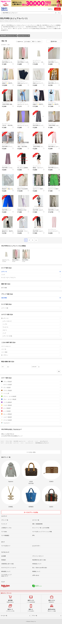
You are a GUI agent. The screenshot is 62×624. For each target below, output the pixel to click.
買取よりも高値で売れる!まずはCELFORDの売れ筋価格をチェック (12, 435)
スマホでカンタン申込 (10, 610)
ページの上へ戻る (31, 452)
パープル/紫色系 (7, 402)
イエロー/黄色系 (7, 405)
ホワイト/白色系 (7, 384)
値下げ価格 (4, 287)
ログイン (50, 9)
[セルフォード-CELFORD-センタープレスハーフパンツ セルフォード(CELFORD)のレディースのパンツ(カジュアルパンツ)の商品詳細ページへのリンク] (54, 180)
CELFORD (4, 298)
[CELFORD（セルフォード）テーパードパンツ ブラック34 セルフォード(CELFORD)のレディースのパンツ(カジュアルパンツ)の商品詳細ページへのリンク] (39, 201)
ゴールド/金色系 (7, 420)
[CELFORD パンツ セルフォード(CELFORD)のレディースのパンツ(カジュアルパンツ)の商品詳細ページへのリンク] (8, 201)
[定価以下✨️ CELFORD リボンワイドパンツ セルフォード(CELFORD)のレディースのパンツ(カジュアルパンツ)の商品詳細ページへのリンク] (39, 95)
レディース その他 (7, 336)
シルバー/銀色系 (7, 417)
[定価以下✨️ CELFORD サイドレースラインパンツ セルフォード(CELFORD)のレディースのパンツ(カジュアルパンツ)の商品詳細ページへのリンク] (8, 74)
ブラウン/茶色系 (7, 390)
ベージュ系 (6, 393)
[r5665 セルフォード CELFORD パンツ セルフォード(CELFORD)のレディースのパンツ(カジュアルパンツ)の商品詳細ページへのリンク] (23, 74)
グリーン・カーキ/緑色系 (9, 396)
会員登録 (57, 9)
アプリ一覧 (34, 615)
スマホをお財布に (31, 610)
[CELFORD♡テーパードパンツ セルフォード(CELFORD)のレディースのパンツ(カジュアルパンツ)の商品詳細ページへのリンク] (8, 138)
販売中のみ (20, 41)
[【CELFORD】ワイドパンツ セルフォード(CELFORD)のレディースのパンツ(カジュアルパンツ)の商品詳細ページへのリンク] (39, 138)
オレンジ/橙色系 (7, 414)
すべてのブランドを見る (31, 512)
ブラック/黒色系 (7, 381)
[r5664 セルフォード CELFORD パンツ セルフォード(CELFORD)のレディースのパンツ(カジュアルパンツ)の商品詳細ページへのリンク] (39, 74)
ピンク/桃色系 (6, 408)
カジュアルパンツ (23, 35)
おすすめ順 (27, 41)
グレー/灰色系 (6, 387)
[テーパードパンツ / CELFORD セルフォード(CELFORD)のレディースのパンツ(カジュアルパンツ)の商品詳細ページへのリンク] (54, 222)
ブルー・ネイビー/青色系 (9, 399)
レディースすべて (7, 321)
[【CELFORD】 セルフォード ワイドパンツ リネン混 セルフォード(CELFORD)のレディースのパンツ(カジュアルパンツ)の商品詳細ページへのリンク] (54, 116)
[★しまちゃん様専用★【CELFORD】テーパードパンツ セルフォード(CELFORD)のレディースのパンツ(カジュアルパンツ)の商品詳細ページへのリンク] (23, 159)
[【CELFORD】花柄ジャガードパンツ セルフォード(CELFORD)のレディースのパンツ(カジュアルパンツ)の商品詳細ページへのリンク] (8, 95)
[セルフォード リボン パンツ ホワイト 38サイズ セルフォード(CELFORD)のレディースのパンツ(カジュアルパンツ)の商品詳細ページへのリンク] (39, 53)
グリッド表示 (37, 41)
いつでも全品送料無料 (31, 601)
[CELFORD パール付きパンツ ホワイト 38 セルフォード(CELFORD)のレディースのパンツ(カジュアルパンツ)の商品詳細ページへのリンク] (54, 201)
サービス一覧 (4, 615)
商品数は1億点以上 (10, 601)
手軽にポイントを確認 (52, 610)
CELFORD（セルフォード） (8, 35)
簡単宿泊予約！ (52, 601)
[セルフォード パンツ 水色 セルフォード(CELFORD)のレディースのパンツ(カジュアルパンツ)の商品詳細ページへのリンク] (23, 95)
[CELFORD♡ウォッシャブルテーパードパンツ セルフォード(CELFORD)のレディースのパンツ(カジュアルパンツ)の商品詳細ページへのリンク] (54, 53)
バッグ (4, 333)
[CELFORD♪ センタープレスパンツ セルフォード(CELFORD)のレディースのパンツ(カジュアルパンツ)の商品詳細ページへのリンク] (8, 53)
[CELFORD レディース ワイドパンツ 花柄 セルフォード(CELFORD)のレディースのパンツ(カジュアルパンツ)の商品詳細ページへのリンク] (54, 74)
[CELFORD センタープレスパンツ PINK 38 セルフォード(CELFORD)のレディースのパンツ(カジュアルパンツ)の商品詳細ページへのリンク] (54, 138)
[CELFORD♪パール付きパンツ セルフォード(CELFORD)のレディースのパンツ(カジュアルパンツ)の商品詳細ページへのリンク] (23, 53)
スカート (5, 330)
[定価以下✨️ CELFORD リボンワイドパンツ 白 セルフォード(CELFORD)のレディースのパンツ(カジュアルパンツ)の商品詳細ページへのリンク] (54, 95)
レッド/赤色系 (6, 411)
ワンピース (5, 327)
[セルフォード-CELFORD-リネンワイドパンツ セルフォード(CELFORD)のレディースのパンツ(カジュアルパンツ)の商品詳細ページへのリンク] (39, 180)
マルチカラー (6, 423)
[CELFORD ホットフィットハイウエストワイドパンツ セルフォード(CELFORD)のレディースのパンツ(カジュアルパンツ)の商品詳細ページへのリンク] (39, 116)
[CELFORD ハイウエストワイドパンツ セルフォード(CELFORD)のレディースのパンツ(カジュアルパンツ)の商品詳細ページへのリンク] (8, 159)
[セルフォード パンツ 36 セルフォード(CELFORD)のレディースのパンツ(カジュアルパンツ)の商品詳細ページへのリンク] (23, 116)
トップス (5, 324)
